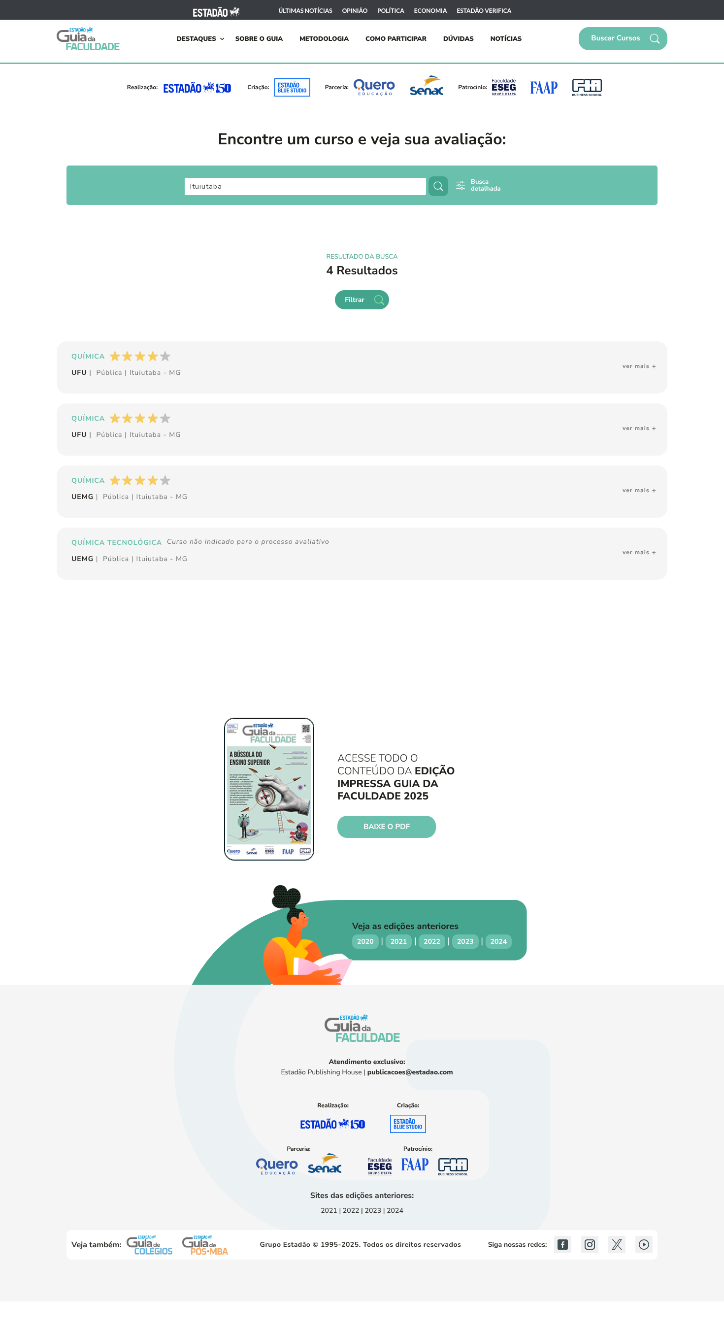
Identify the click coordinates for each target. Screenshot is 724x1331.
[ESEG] (504, 87)
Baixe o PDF (386, 827)
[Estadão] (216, 10)
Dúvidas (458, 38)
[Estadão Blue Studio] (292, 87)
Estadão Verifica (484, 11)
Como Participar (396, 38)
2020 (365, 941)
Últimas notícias (305, 11)
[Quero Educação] (374, 87)
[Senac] (426, 87)
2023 (465, 941)
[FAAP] (543, 87)
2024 (499, 941)
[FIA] (587, 87)
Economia (430, 11)
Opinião (355, 11)
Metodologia (324, 38)
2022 (432, 941)
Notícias (506, 38)
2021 (399, 941)
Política (390, 11)
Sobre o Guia (259, 38)
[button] (623, 38)
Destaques (196, 38)
